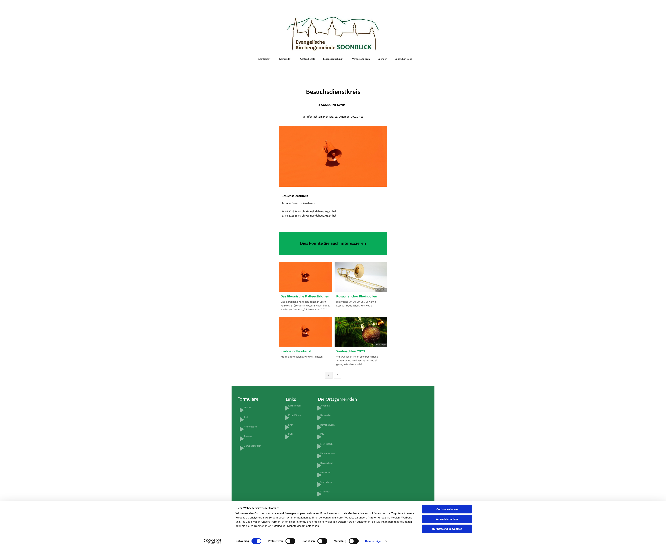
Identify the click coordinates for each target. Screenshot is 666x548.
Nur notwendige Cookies (447, 528)
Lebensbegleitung (332, 58)
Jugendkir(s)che (403, 58)
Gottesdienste (307, 58)
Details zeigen (373, 541)
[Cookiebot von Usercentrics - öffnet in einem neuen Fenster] (212, 541)
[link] (264, 59)
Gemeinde (285, 58)
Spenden (382, 58)
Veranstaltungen (361, 58)
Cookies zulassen (447, 509)
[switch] (290, 541)
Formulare (247, 399)
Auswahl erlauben (447, 519)
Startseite (263, 58)
